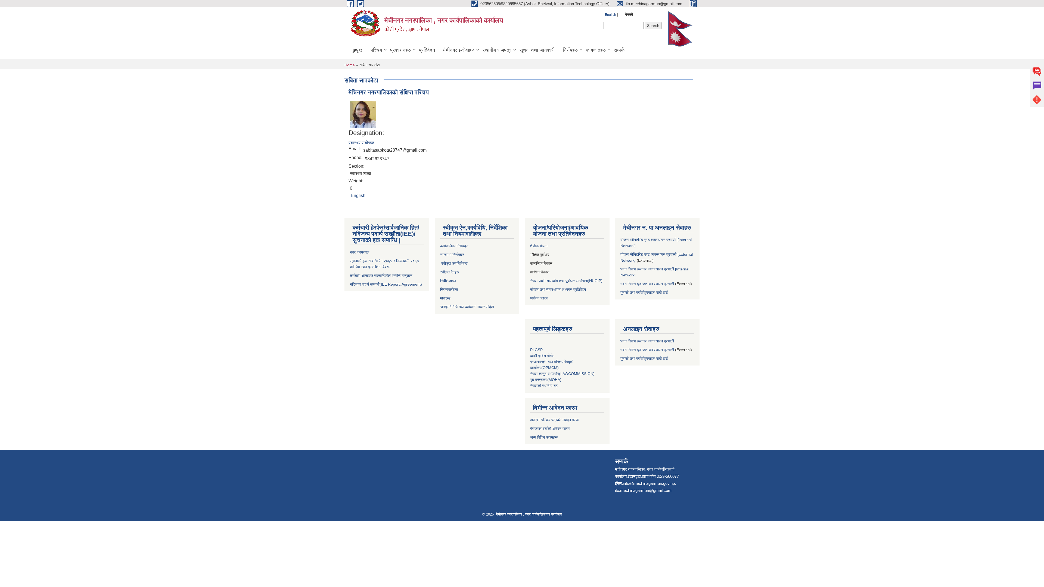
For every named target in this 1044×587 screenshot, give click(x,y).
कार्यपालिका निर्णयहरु (454, 246)
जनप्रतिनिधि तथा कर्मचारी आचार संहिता (467, 307)
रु (467, 263)
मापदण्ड (445, 298)
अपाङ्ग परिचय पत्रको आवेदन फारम (554, 420)
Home (349, 65)
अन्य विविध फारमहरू (544, 437)
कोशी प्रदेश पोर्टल (542, 356)
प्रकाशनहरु (400, 50)
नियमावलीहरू (449, 289)
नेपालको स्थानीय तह (544, 385)
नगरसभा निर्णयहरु (452, 254)
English (610, 15)
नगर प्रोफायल (360, 252)
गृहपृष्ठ (356, 50)
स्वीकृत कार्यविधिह (452, 263)
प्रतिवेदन (427, 50)
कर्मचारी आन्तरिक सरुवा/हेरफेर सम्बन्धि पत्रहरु (381, 275)
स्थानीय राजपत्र (497, 50)
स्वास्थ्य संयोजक (361, 142)
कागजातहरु (596, 50)
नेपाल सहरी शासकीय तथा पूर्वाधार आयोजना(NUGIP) (566, 281)
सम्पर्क (619, 50)
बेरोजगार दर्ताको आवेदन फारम (550, 428)
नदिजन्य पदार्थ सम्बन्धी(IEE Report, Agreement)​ (386, 284)
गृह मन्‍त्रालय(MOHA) (545, 379)
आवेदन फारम (539, 298)
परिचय (376, 50)
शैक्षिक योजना (539, 246)
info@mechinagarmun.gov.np (649, 483)
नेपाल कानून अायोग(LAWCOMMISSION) (562, 373)
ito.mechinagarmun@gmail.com (643, 490)
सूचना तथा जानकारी (537, 50)
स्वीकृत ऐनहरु (450, 272)
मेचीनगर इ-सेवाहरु (458, 50)
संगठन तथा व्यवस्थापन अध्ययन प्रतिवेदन (558, 289)
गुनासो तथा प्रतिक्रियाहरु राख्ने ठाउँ (645, 292)
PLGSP (537, 350)
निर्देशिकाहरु (448, 281)
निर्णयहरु (570, 50)
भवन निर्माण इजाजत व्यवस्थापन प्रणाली (647, 284)
